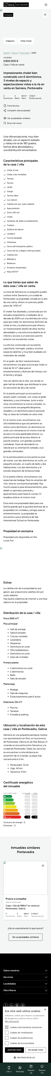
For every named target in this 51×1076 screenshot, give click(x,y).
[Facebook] (5, 1005)
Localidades (9, 983)
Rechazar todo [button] (35, 1050)
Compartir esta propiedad (18, 110)
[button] (43, 877)
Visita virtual (25, 41)
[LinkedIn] (11, 1005)
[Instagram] (17, 1005)
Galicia (14, 53)
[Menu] (46, 4)
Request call (31, 1071)
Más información (12, 1021)
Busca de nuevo (14, 123)
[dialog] (25, 1035)
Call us (9, 1072)
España (6, 53)
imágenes (10, 41)
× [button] (45, 1010)
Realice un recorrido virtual (25, 565)
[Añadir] (45, 14)
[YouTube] (22, 1005)
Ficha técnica (13, 105)
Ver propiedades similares (18, 118)
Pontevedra (24, 53)
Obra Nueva (9, 990)
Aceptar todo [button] (14, 1050)
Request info (42, 1071)
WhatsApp (20, 1072)
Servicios (8, 977)
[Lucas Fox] (16, 4)
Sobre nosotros (11, 970)
